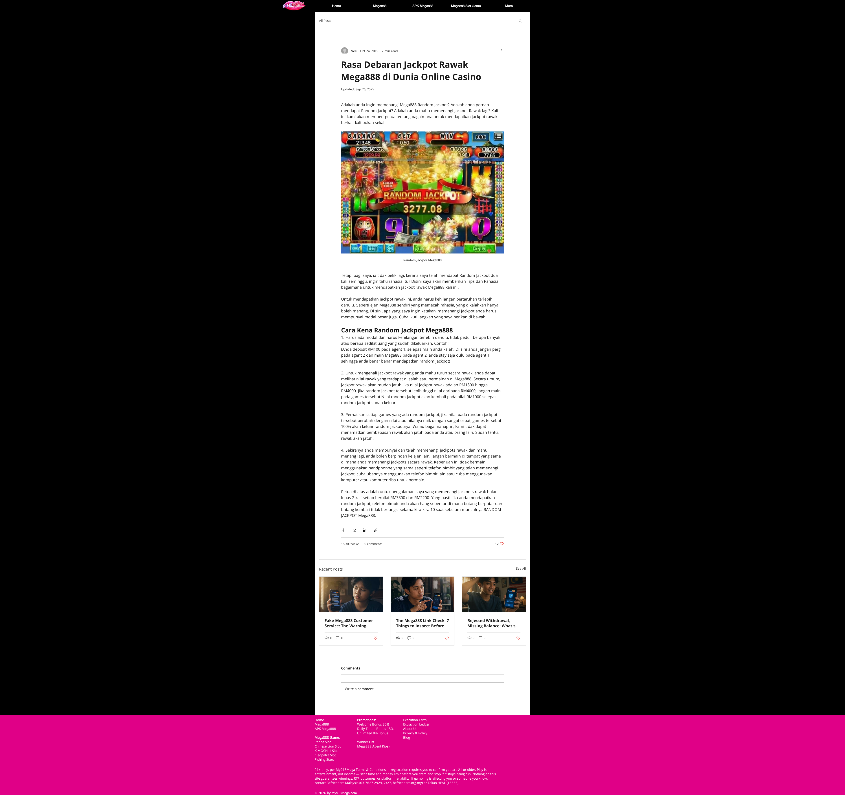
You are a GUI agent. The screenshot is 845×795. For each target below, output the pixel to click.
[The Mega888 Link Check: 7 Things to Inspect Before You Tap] (422, 594)
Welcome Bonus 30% (373, 724)
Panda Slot (323, 742)
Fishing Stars (324, 759)
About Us (410, 728)
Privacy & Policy (415, 733)
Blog (406, 737)
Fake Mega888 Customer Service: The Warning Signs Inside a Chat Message (349, 623)
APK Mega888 (325, 728)
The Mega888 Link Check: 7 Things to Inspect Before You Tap (422, 623)
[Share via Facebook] (343, 530)
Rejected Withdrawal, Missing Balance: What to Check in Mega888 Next (492, 623)
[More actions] (501, 50)
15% (390, 728)
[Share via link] (375, 530)
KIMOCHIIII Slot (326, 750)
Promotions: (366, 720)
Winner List (365, 742)
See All (521, 568)
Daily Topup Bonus (371, 728)
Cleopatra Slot (326, 755)
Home (319, 720)
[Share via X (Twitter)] (354, 530)
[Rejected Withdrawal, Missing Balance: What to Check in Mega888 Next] (494, 594)
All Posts (325, 20)
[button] (465, 6)
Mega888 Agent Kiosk (373, 746)
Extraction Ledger (416, 724)
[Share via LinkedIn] (365, 530)
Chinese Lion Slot (328, 746)
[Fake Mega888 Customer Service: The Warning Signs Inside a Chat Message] (351, 594)
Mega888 (322, 724)
